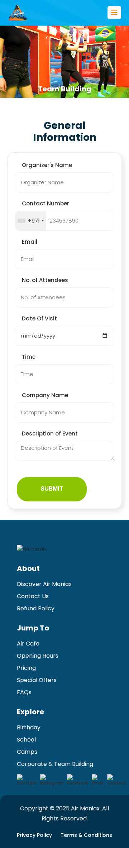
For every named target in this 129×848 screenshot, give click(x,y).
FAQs (24, 692)
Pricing (26, 668)
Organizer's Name (47, 165)
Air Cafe (28, 643)
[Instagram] (51, 780)
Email (29, 242)
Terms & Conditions (86, 835)
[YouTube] (27, 780)
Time (28, 357)
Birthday (28, 727)
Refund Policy (35, 608)
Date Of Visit (39, 318)
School (26, 739)
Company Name (45, 395)
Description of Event (50, 433)
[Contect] (116, 780)
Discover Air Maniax (44, 584)
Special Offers (37, 680)
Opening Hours (37, 656)
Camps (27, 752)
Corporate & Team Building (55, 764)
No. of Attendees (45, 280)
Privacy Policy (34, 835)
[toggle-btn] (114, 12)
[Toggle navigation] (114, 12)
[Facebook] (77, 780)
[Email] (98, 780)
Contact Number (45, 203)
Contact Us (33, 596)
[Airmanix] (18, 12)
